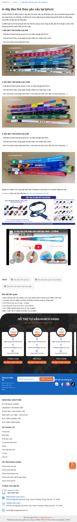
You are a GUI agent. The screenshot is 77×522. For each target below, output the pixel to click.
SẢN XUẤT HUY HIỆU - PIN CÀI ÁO (15, 415)
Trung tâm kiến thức (9, 442)
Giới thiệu (5, 435)
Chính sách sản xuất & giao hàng (14, 477)
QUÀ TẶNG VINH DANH (11, 422)
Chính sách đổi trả (8, 481)
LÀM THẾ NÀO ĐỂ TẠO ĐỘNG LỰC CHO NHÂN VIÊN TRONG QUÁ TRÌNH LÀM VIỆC (31, 298)
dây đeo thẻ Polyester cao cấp (37, 193)
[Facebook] (62, 384)
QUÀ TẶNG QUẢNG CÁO (11, 419)
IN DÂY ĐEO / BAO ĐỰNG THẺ (13, 411)
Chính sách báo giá (9, 466)
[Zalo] (57, 384)
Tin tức (4, 453)
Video (4, 446)
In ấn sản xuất (7, 439)
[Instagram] (68, 384)
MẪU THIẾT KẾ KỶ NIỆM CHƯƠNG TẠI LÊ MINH (19, 311)
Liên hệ (4, 457)
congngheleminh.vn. (45, 517)
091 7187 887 (13, 493)
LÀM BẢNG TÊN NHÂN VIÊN (12, 408)
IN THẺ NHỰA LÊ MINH (10, 404)
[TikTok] (73, 384)
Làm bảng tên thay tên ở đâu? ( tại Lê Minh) (18, 306)
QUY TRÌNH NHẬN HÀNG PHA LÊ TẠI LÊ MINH (18, 308)
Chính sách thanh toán (10, 474)
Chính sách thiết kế (9, 470)
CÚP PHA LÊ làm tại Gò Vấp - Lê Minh (15, 303)
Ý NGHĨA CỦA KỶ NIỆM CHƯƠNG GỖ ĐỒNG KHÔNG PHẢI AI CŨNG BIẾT (28, 300)
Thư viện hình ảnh (8, 450)
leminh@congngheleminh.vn (17, 510)
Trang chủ (6, 432)
